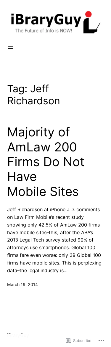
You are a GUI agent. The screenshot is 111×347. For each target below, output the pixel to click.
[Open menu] (10, 47)
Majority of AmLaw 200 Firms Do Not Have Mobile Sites (45, 162)
